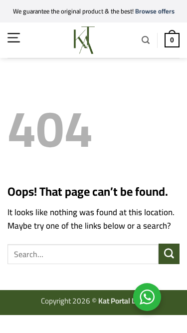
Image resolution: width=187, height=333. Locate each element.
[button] (13, 37)
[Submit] (169, 254)
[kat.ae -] (84, 40)
